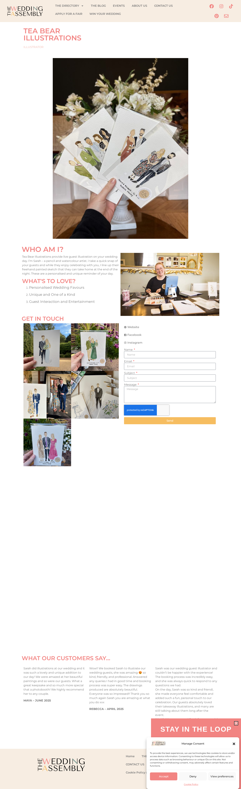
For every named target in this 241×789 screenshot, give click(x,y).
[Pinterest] (216, 15)
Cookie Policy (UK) (139, 772)
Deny (192, 776)
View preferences (222, 776)
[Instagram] (221, 6)
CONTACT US (163, 5)
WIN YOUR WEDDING (105, 14)
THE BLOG (98, 5)
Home (130, 756)
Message (130, 384)
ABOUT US (139, 5)
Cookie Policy (191, 784)
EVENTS (119, 5)
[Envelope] (226, 15)
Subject (130, 373)
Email (128, 361)
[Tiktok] (231, 6)
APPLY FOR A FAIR (68, 14)
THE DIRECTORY (67, 5)
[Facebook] (211, 6)
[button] (234, 744)
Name (128, 349)
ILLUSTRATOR (33, 47)
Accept (163, 776)
